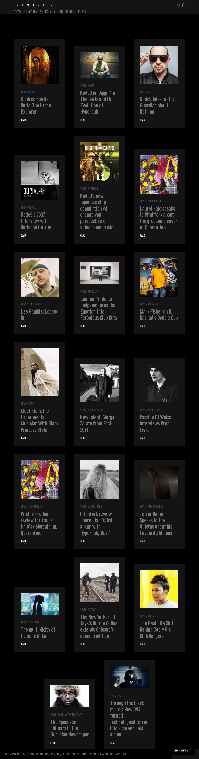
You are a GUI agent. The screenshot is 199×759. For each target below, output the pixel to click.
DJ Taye (92, 610)
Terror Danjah (155, 507)
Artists (45, 12)
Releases (30, 12)
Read (23, 120)
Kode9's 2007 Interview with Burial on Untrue (36, 221)
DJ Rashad (153, 304)
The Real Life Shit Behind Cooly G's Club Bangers (156, 630)
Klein (31, 404)
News (17, 12)
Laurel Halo (154, 201)
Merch (70, 12)
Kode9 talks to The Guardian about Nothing (157, 106)
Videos (59, 12)
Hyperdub (93, 189)
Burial (32, 92)
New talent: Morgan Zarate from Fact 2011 (98, 424)
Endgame (93, 292)
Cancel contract (182, 750)
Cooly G (152, 616)
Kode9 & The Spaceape (70, 715)
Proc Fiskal (154, 410)
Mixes (82, 12)
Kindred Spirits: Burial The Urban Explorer (36, 106)
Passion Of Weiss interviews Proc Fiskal (155, 424)
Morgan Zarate (96, 410)
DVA (120, 696)
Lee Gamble (35, 304)
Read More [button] (122, 754)
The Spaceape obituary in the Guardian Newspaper (69, 729)
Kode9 (91, 86)
